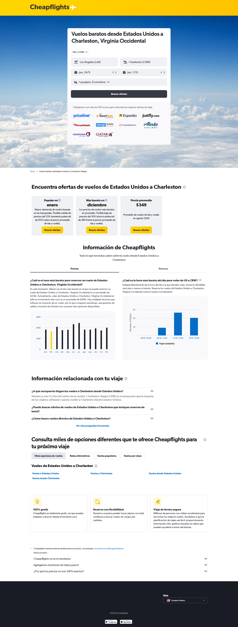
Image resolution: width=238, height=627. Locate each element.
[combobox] (80, 51)
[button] (93, 72)
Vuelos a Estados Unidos (45, 473)
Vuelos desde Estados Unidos (165, 473)
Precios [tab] (75, 268)
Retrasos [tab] (163, 268)
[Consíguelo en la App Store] (126, 622)
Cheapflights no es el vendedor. (52, 558)
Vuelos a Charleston (101, 473)
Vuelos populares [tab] (106, 455)
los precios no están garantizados (109, 548)
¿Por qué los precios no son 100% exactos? (59, 571)
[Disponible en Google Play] (111, 622)
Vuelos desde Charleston (46, 478)
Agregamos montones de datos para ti (56, 565)
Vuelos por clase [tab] (133, 455)
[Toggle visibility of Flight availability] (165, 343)
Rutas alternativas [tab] (80, 455)
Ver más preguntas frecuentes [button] (92, 425)
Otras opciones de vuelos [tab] (48, 455)
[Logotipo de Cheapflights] (49, 7)
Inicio (32, 171)
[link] (52, 230)
